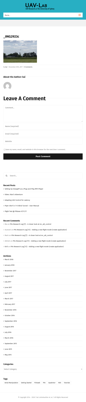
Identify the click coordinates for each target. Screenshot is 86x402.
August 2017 (9, 276)
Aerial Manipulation (11, 383)
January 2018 (9, 265)
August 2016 (9, 327)
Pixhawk (37, 383)
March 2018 (9, 259)
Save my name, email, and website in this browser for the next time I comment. (36, 149)
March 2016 (9, 338)
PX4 (44, 383)
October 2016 (10, 315)
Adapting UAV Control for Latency (17, 200)
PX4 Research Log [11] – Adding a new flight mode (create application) (40, 230)
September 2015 (11, 344)
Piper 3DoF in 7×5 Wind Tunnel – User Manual (22, 206)
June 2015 (8, 349)
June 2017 (8, 287)
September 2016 (11, 321)
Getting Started (26, 383)
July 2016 (8, 332)
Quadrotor (51, 383)
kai (6, 67)
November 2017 (10, 271)
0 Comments (28, 67)
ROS (59, 383)
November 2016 (10, 310)
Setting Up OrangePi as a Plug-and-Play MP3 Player (24, 189)
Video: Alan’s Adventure (14, 194)
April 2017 (8, 293)
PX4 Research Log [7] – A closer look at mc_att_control (30, 224)
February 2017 (10, 304)
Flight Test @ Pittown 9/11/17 (16, 211)
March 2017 (9, 299)
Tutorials (67, 383)
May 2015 (8, 355)
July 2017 (8, 282)
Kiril (6, 247)
